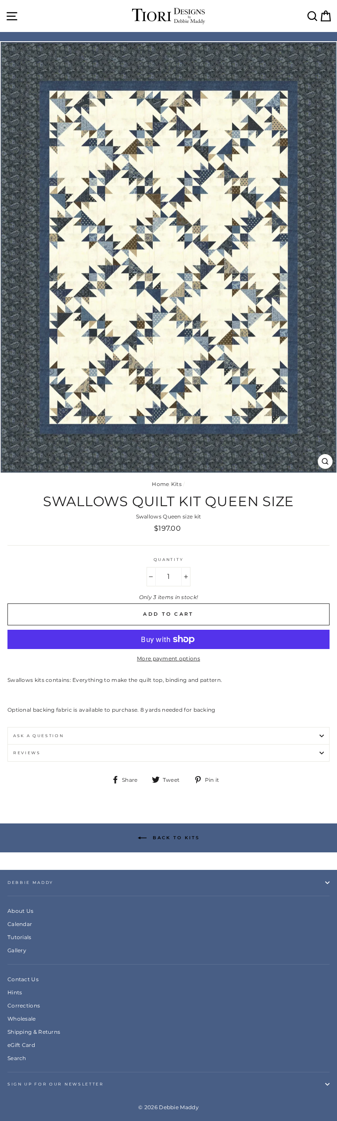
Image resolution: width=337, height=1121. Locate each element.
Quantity (168, 559)
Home (160, 484)
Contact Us (23, 979)
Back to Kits (175, 838)
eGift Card (21, 1045)
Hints (14, 992)
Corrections (23, 1005)
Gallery (16, 950)
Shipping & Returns (33, 1032)
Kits (176, 484)
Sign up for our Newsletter (55, 1084)
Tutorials (19, 937)
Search (16, 1058)
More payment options (168, 658)
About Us (20, 911)
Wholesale (21, 1018)
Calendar (19, 924)
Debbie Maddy (30, 882)
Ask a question (38, 735)
